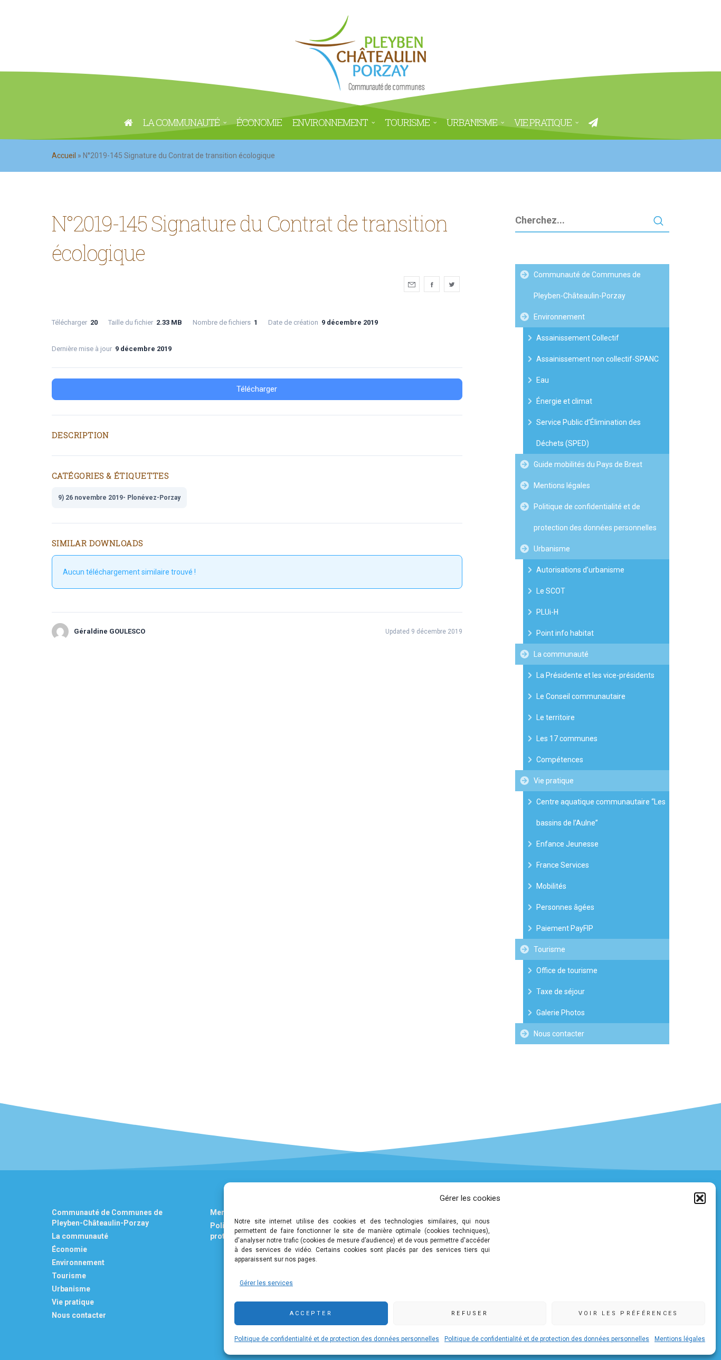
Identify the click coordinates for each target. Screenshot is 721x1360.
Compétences (559, 759)
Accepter (311, 1313)
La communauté (561, 654)
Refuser (469, 1313)
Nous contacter (559, 1033)
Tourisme (549, 949)
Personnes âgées (565, 907)
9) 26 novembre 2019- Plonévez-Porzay (119, 497)
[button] (700, 1198)
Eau (542, 380)
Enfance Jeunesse (567, 844)
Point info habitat (565, 633)
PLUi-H (547, 612)
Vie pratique (554, 780)
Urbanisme (552, 549)
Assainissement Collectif (577, 338)
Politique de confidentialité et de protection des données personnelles (336, 1339)
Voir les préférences (628, 1313)
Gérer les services (266, 1283)
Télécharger (256, 389)
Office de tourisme (566, 970)
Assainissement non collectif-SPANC (597, 359)
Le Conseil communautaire (580, 696)
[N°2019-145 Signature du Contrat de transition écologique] (412, 284)
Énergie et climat (564, 401)
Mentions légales (679, 1339)
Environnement (559, 317)
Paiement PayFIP (564, 928)
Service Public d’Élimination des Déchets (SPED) (588, 433)
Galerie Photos (560, 1012)
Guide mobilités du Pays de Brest (588, 464)
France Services (562, 865)
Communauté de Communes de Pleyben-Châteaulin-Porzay (587, 285)
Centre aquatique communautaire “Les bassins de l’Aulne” (601, 812)
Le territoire (555, 717)
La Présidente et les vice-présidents (595, 675)
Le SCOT (550, 591)
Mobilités (551, 886)
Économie (69, 1249)
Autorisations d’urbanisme (580, 570)
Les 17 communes (566, 738)
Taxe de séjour (560, 991)
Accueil (64, 155)
